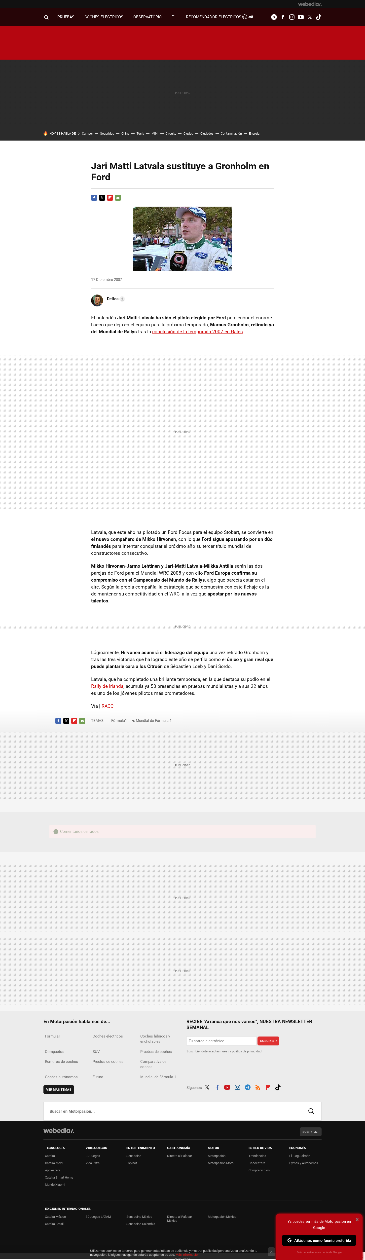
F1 (174, 17)
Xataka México (55, 1217)
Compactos (54, 1051)
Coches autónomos (61, 1077)
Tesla (140, 133)
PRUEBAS (65, 17)
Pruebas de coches (156, 1051)
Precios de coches (108, 1061)
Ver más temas (58, 1089)
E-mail (118, 198)
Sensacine (133, 1156)
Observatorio (147, 17)
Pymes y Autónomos (303, 1163)
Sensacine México (139, 1217)
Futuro (98, 1077)
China (125, 133)
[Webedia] (310, 4)
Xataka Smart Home (59, 1177)
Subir (307, 1132)
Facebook (283, 17)
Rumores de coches (61, 1061)
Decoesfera (257, 1163)
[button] (115, 299)
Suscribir (268, 1041)
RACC (107, 706)
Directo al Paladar (179, 1156)
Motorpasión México (222, 1217)
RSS (258, 1087)
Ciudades (207, 133)
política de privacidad (246, 1051)
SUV (96, 1051)
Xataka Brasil (54, 1224)
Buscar (311, 1111)
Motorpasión (216, 1156)
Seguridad (107, 133)
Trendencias (257, 1156)
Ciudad (188, 133)
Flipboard (110, 198)
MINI (154, 133)
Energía (254, 133)
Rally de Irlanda (107, 686)
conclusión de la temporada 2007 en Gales (197, 331)
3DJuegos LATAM (98, 1217)
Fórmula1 (119, 720)
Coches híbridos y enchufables (155, 1039)
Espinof (131, 1163)
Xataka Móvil (54, 1163)
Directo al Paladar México (179, 1219)
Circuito (171, 133)
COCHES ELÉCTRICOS (103, 17)
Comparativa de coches (153, 1064)
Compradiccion (259, 1170)
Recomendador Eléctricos (214, 17)
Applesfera (52, 1170)
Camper (87, 133)
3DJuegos (93, 1156)
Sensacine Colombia (140, 1224)
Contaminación (231, 133)
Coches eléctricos (108, 1036)
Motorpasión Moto (220, 1163)
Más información (187, 1255)
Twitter (310, 17)
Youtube (301, 17)
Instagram (292, 17)
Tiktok (319, 17)
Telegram (274, 17)
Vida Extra (93, 1163)
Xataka (50, 1156)
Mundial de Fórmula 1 (154, 720)
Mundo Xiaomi (55, 1184)
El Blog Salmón (299, 1156)
